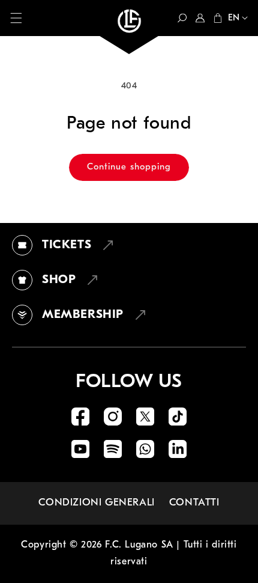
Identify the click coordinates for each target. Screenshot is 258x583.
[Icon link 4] (178, 416)
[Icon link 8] (178, 449)
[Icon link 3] (145, 416)
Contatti (194, 503)
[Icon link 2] (113, 416)
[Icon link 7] (145, 449)
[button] (16, 18)
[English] (235, 19)
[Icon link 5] (80, 449)
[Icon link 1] (80, 416)
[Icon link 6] (113, 449)
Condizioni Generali (96, 503)
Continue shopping (129, 167)
